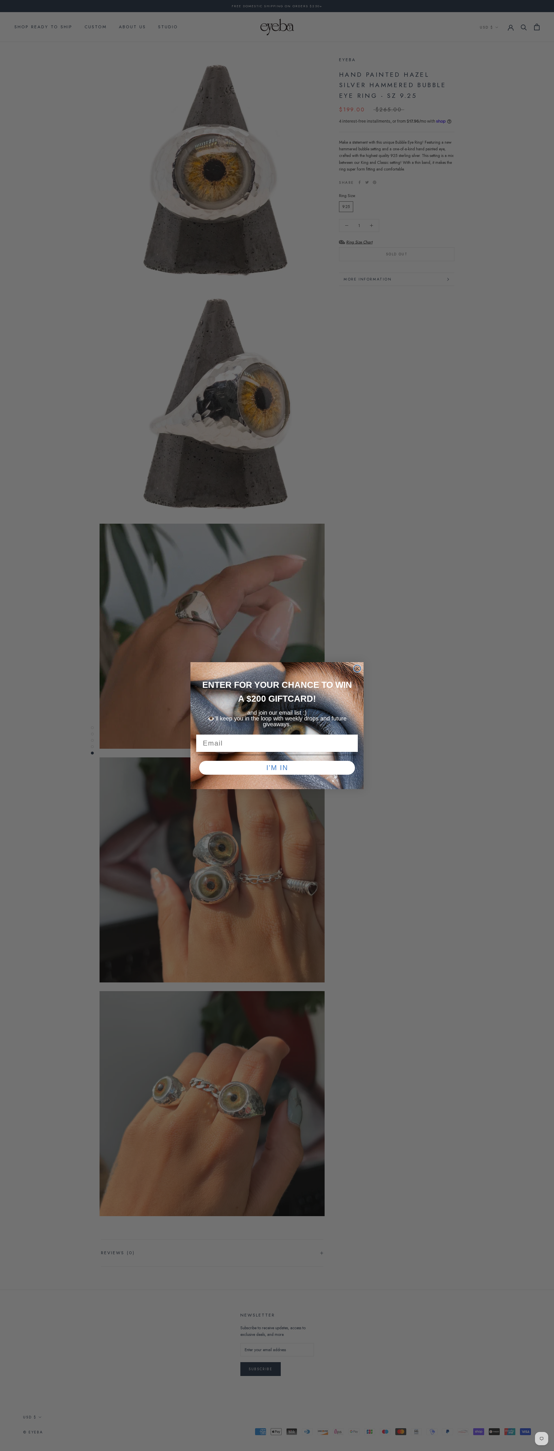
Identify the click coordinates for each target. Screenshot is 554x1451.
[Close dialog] (357, 668)
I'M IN (277, 768)
